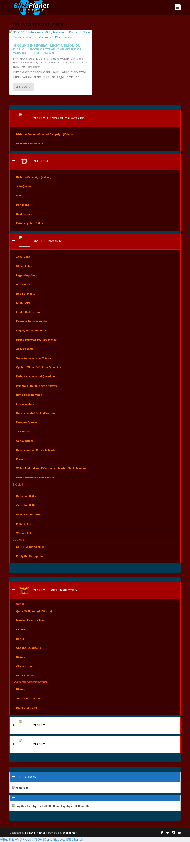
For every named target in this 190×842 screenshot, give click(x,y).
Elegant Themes (35, 832)
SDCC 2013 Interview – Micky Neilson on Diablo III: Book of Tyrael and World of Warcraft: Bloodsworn (47, 49)
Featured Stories (28, 62)
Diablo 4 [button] (40, 161)
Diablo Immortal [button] (48, 241)
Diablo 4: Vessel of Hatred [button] (58, 118)
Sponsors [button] (29, 777)
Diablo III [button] (41, 725)
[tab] (95, 118)
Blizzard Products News (62, 58)
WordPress (70, 832)
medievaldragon (25, 58)
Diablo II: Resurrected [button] (54, 590)
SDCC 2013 (44, 62)
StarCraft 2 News (59, 62)
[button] (95, 798)
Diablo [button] (38, 744)
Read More (23, 87)
